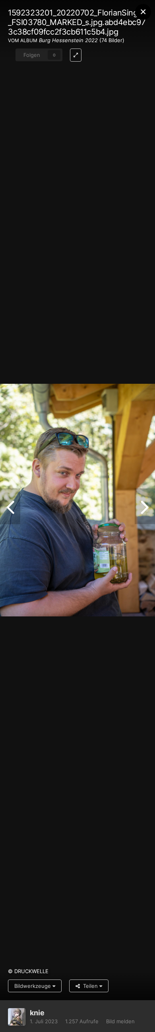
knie (37, 1013)
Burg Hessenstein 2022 (68, 40)
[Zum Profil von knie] (16, 1017)
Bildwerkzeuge (33, 986)
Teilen (89, 986)
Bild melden (120, 1021)
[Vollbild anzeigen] (75, 55)
